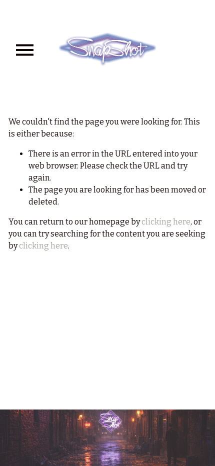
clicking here (166, 221)
